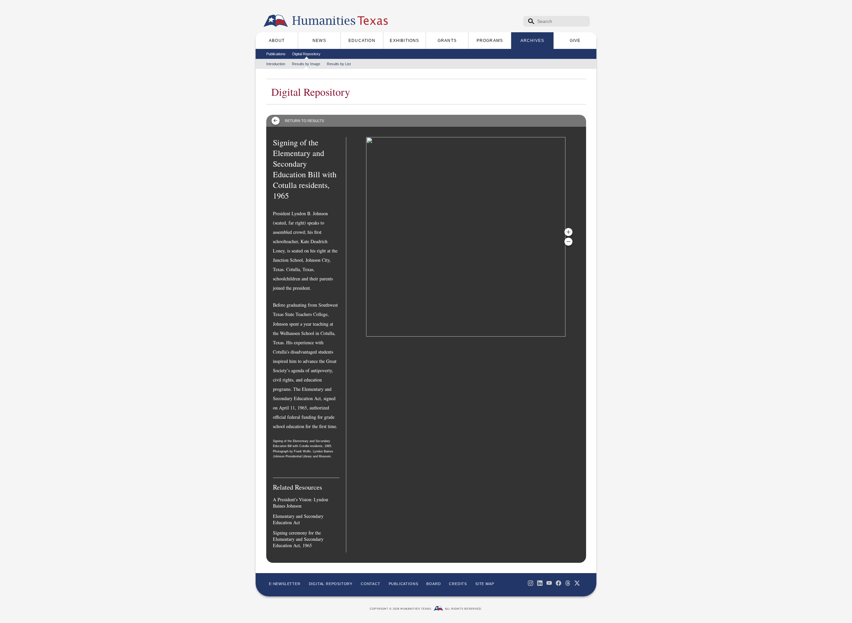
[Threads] (567, 583)
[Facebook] (558, 583)
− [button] (568, 242)
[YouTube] (549, 583)
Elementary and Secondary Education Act (298, 519)
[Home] (275, 21)
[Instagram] (530, 583)
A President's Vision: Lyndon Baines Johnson (300, 502)
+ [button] (568, 232)
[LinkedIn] (539, 583)
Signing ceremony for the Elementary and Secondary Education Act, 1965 (298, 539)
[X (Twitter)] (577, 583)
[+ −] (466, 237)
